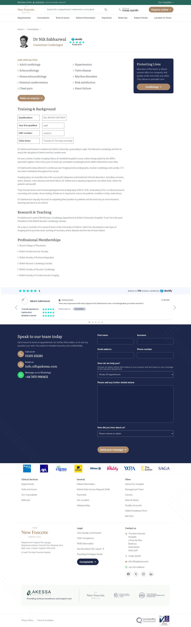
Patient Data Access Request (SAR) (93, 489)
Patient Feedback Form (136, 511)
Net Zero (129, 516)
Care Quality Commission (89, 533)
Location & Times (163, 18)
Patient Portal (141, 18)
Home (21, 29)
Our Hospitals (165, 2)
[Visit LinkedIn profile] (151, 574)
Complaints (86, 561)
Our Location (83, 500)
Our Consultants (29, 495)
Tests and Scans (29, 489)
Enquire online (159, 9)
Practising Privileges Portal (89, 554)
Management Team (134, 489)
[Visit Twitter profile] (136, 574)
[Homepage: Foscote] (34, 532)
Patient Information (85, 18)
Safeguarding (83, 505)
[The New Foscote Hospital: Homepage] (26, 9)
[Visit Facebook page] (128, 574)
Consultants (43, 18)
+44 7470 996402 (36, 376)
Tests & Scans (62, 18)
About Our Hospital (134, 484)
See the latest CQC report (89, 549)
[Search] (106, 9)
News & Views (132, 500)
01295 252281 (34, 355)
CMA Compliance (85, 538)
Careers (129, 495)
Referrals (122, 18)
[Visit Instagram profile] (143, 574)
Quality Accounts (133, 505)
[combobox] (73, 10)
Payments (107, 18)
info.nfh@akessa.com (41, 366)
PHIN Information (85, 543)
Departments (24, 18)
